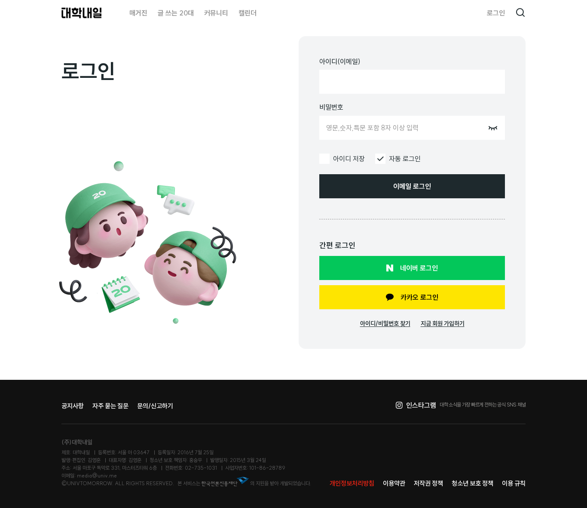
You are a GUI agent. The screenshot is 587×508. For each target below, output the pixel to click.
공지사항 (72, 406)
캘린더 (247, 13)
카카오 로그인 (419, 297)
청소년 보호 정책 (472, 483)
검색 (520, 13)
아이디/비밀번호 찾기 (385, 323)
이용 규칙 (514, 483)
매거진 (138, 13)
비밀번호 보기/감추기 (493, 128)
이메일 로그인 (412, 186)
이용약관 (394, 483)
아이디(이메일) (340, 61)
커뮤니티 (216, 13)
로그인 (496, 13)
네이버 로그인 (419, 268)
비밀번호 (331, 107)
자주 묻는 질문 (110, 406)
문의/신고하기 (155, 406)
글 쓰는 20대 (176, 13)
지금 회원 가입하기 (443, 323)
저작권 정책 (428, 483)
